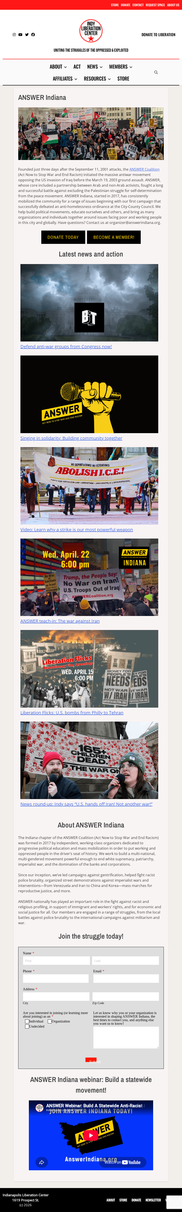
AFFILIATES (63, 78)
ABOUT (56, 66)
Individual (36, 1021)
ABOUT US (173, 4)
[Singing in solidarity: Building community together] (89, 395)
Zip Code (98, 1003)
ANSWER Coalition (144, 169)
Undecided (36, 1026)
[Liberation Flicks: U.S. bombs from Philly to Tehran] (89, 669)
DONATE (125, 4)
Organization (61, 1021)
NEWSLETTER (153, 1200)
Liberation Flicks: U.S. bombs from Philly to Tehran (71, 713)
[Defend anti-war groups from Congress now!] (89, 303)
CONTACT (138, 4)
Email (97, 971)
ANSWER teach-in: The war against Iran (60, 621)
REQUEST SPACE (155, 4)
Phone (27, 971)
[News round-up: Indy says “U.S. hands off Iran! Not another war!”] (89, 761)
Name (27, 953)
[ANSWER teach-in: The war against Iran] (89, 578)
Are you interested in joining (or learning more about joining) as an (55, 1014)
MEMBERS (118, 66)
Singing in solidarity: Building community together (71, 438)
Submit (93, 1061)
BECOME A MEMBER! (114, 237)
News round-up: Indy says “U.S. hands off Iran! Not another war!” (86, 804)
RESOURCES (95, 78)
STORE (115, 4)
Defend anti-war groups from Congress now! (66, 346)
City (25, 1003)
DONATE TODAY (63, 237)
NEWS (92, 66)
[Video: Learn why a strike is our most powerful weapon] (89, 486)
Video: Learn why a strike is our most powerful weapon (76, 530)
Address (28, 989)
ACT (77, 66)
